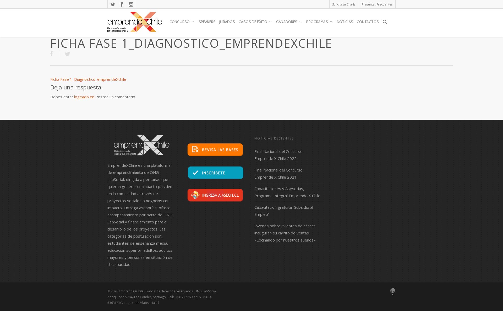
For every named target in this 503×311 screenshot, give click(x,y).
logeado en (84, 96)
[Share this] (55, 54)
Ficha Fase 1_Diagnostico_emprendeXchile (88, 79)
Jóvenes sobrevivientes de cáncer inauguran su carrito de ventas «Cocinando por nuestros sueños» (285, 233)
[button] (385, 24)
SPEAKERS (207, 21)
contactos (368, 21)
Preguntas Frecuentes (377, 4)
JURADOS (227, 21)
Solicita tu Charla (344, 4)
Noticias (345, 21)
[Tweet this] (67, 54)
